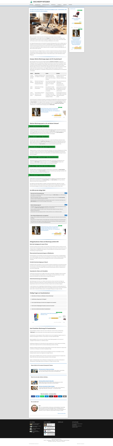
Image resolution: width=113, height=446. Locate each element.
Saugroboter (57, 440)
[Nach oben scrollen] (111, 444)
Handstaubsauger (48, 440)
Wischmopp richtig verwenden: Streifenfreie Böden (36, 431)
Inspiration (53, 4)
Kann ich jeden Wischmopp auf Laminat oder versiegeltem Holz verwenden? (44, 302)
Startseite (31, 4)
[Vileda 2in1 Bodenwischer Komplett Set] (76, 17)
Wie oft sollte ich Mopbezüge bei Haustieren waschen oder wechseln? (43, 305)
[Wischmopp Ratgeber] (30, 2)
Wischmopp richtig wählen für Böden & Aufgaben (47, 386)
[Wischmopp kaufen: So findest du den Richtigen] (34, 372)
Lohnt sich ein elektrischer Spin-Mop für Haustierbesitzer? (41, 309)
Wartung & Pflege (45, 4)
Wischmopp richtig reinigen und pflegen (36, 429)
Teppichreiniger (54, 441)
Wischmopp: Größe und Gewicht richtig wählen (46, 381)
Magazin (64, 4)
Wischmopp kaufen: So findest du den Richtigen (46, 369)
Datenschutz (79, 443)
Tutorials (59, 4)
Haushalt (45, 440)
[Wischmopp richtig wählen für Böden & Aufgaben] (34, 390)
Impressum (82, 443)
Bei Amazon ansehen (58, 115)
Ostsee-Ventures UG (35, 443)
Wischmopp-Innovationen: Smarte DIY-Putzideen (36, 424)
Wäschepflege (50, 441)
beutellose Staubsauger (66, 440)
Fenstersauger (61, 440)
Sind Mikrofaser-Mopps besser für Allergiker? (39, 299)
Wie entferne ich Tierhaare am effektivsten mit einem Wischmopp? (42, 295)
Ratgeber (70, 4)
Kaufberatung (37, 4)
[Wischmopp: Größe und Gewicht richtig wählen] (34, 384)
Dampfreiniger (53, 440)
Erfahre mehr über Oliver (62, 413)
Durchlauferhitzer (59, 441)
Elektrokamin (63, 441)
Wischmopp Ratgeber (41, 1)
